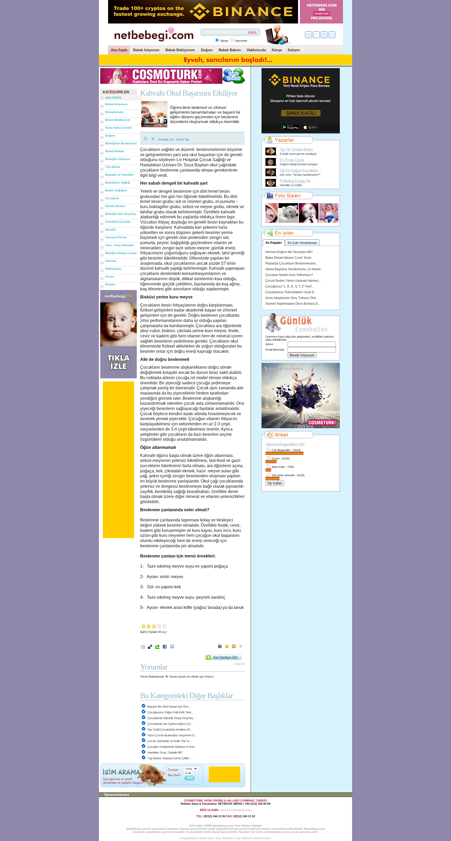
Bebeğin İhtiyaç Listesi (121, 253)
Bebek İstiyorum (146, 50)
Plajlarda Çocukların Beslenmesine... (291, 263)
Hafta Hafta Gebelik (118, 127)
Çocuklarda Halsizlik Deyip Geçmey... (171, 718)
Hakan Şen (206, 838)
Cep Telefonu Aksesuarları (253, 838)
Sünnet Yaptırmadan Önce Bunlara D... (292, 303)
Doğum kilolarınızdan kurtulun (298, 164)
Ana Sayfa (119, 50)
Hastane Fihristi (116, 237)
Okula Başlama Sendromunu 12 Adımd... (294, 269)
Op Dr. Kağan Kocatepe (299, 170)
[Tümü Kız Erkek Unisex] (191, 768)
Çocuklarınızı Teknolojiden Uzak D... (291, 292)
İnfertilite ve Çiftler (291, 185)
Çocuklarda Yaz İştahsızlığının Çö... (170, 723)
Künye (277, 50)
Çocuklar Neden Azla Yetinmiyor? (289, 275)
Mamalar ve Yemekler (119, 174)
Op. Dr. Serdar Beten (296, 150)
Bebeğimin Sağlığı (117, 182)
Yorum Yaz (182, 139)
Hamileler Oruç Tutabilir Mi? (164, 752)
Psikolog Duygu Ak (295, 181)
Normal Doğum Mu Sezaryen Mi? (289, 252)
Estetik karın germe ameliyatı (298, 153)
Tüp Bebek (112, 166)
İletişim (294, 50)
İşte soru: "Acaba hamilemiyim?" (300, 174)
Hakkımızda (256, 50)
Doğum (207, 50)
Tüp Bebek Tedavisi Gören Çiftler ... (170, 758)
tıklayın (208, 676)
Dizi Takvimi (224, 838)
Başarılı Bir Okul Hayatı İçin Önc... (169, 706)
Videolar (110, 260)
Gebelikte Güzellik (117, 221)
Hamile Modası (115, 206)
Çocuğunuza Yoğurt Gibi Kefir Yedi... (170, 712)
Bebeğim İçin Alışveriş (120, 213)
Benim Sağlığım (116, 190)
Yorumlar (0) (165, 139)
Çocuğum (112, 198)
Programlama (189, 838)
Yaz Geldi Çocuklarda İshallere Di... (169, 729)
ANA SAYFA (113, 97)
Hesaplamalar (114, 112)
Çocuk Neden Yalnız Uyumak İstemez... (293, 281)
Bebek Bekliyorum (180, 50)
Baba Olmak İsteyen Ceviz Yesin (288, 258)
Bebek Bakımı (230, 50)
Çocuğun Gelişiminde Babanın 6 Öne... (172, 746)
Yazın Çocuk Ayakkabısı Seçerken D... (172, 735)
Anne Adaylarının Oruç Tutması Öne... (291, 298)
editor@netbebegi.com (235, 809)
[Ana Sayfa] (153, 43)
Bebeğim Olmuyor (117, 159)
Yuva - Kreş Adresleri (119, 245)
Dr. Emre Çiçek (292, 160)
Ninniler (110, 229)
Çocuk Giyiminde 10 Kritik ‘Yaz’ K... (169, 741)
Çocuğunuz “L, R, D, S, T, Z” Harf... (289, 286)
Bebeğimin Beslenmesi (121, 143)
